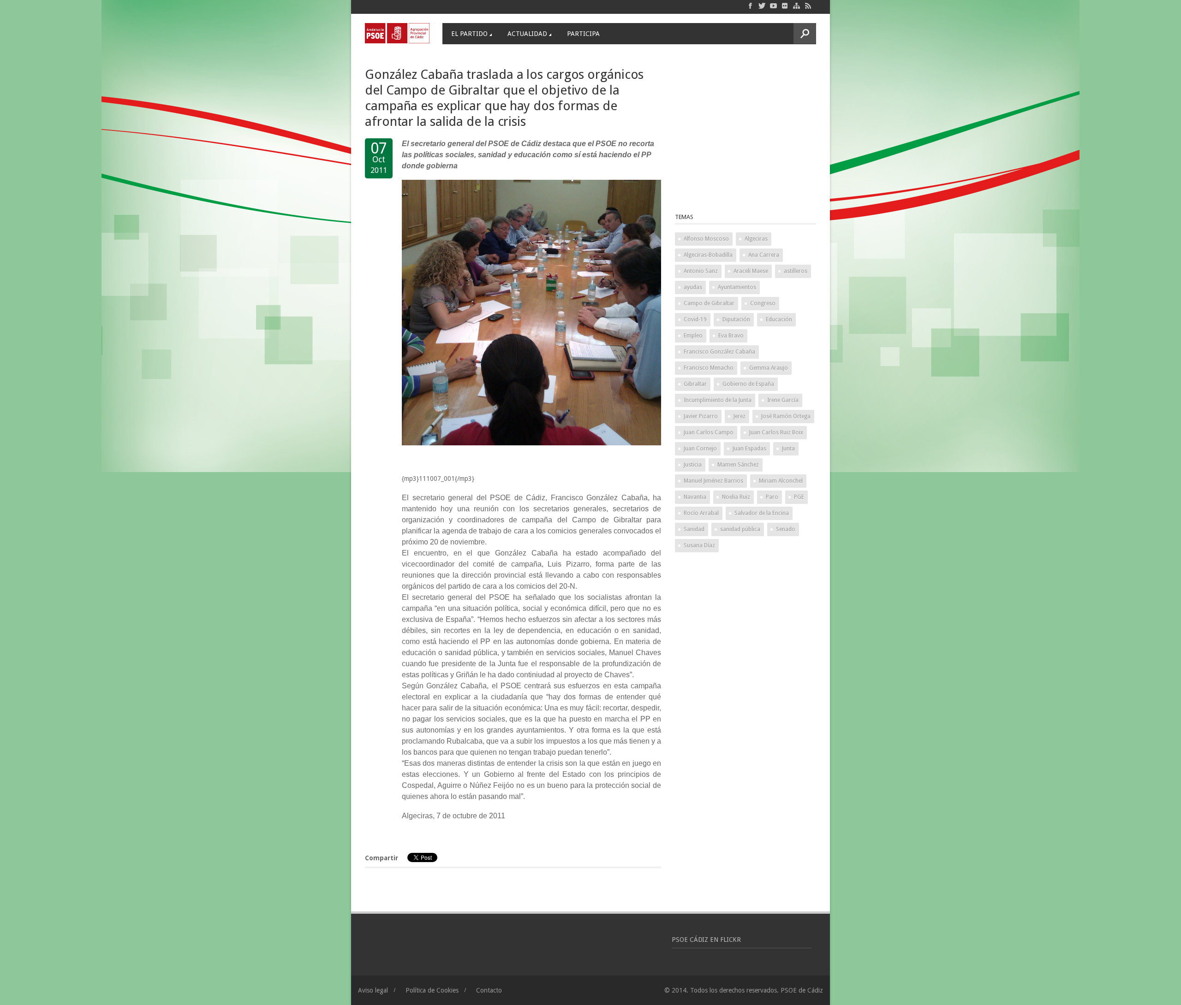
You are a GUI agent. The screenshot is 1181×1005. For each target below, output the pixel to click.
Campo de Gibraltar (709, 303)
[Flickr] (784, 5)
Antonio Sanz (701, 271)
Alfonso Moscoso (706, 239)
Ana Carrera (763, 255)
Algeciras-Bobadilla (708, 255)
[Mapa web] (796, 5)
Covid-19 (695, 319)
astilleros (795, 271)
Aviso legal (373, 990)
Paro (772, 497)
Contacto (489, 990)
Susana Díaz (699, 545)
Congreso (762, 303)
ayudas (693, 287)
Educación (779, 319)
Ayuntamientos (737, 287)
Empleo (693, 335)
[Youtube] (773, 5)
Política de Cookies (432, 990)
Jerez (740, 416)
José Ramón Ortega (786, 416)
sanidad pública (740, 529)
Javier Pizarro (701, 416)
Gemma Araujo (768, 368)
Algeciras (756, 239)
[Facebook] (750, 5)
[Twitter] (761, 5)
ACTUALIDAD (527, 33)
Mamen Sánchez (738, 464)
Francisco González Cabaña (719, 352)
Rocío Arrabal (701, 513)
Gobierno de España (748, 384)
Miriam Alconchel (781, 481)
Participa (583, 33)
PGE (799, 497)
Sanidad (694, 529)
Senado (785, 529)
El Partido (469, 33)
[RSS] (808, 5)
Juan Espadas (749, 448)
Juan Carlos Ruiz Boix (776, 432)
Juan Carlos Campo (709, 432)
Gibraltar (695, 384)
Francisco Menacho (709, 368)
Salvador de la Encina (761, 513)
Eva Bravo (731, 335)
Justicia (693, 464)
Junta (788, 448)
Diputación (736, 319)
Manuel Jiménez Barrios (713, 481)
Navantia (695, 497)
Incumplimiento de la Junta (718, 400)
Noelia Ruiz (736, 497)
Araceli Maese (751, 271)
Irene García (783, 400)
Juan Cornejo (700, 448)
